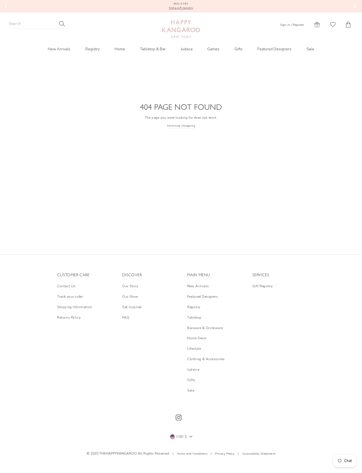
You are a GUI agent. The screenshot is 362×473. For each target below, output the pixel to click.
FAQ (126, 317)
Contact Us (66, 286)
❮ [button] (6, 6)
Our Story (130, 286)
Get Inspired (132, 307)
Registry (92, 49)
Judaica (187, 49)
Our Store (130, 296)
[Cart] (348, 24)
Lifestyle (194, 348)
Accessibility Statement (258, 454)
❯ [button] (355, 6)
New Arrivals (59, 49)
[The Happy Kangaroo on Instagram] (179, 417)
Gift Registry (262, 286)
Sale (310, 49)
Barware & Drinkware (205, 328)
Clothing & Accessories (206, 359)
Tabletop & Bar (153, 49)
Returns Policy (69, 317)
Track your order (70, 296)
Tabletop (194, 317)
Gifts (238, 49)
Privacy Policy (224, 454)
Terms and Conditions (192, 454)
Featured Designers (274, 49)
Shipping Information (74, 307)
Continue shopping (181, 126)
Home (120, 49)
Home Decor (197, 338)
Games (213, 49)
